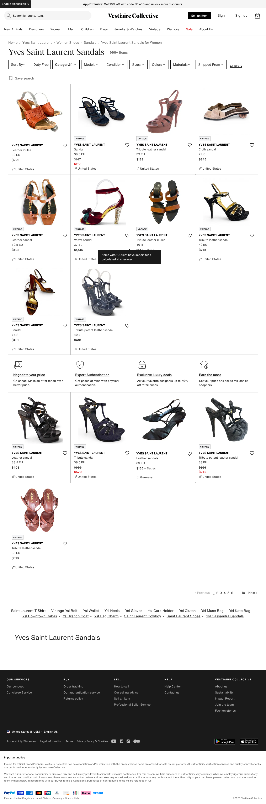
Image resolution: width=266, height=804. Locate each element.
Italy (76, 798)
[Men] (78, 29)
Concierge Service (19, 692)
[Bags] (111, 29)
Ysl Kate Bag (239, 610)
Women (56, 29)
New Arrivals (13, 29)
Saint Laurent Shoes (184, 616)
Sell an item (199, 15)
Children (87, 29)
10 (243, 592)
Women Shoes (68, 42)
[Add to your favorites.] (64, 145)
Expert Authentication (92, 374)
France (8, 798)
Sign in (223, 15)
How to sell (121, 686)
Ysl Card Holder (161, 610)
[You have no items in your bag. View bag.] (257, 16)
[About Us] (216, 29)
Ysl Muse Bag (212, 610)
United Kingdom (23, 798)
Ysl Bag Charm (106, 616)
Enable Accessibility (15, 4)
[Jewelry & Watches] (145, 29)
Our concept (15, 686)
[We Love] (183, 29)
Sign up (241, 15)
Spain (68, 798)
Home (12, 42)
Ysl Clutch (187, 610)
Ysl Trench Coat (76, 616)
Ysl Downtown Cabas (39, 616)
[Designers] (47, 29)
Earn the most (210, 374)
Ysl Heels (112, 610)
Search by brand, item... (29, 15)
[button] (257, 16)
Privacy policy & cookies (92, 741)
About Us (206, 29)
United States (42, 798)
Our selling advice (126, 692)
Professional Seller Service (132, 704)
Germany (57, 798)
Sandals (90, 42)
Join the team (224, 704)
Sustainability (224, 692)
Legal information (51, 741)
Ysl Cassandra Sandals (225, 616)
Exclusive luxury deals (154, 374)
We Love (173, 29)
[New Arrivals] (25, 29)
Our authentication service (81, 692)
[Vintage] (163, 29)
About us (221, 686)
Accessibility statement (22, 741)
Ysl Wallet (91, 610)
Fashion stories (225, 710)
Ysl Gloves (133, 610)
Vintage (154, 29)
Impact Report (225, 698)
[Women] (64, 29)
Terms (69, 741)
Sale (189, 29)
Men (71, 29)
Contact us (172, 692)
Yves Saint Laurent (37, 42)
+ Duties (150, 250)
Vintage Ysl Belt (64, 610)
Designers (36, 29)
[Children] (97, 29)
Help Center (173, 686)
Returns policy (73, 698)
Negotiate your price (29, 374)
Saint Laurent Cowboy (142, 616)
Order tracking (73, 686)
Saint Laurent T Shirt (28, 610)
